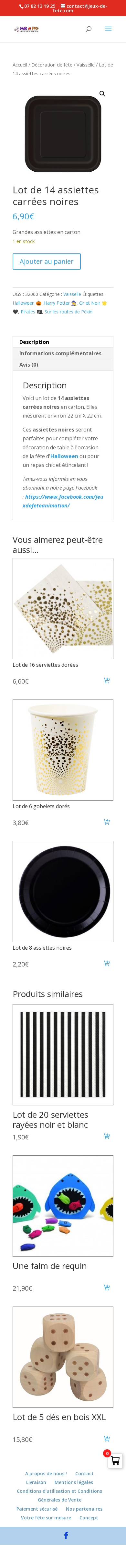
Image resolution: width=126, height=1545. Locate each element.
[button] (102, 94)
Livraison (36, 1482)
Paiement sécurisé (37, 1509)
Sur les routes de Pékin (68, 312)
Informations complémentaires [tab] (60, 353)
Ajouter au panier (47, 261)
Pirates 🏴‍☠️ (31, 312)
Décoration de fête (51, 64)
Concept (88, 1518)
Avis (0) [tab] (28, 364)
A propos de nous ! (46, 1473)
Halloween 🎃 (27, 303)
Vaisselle (86, 64)
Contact (84, 1473)
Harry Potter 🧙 (60, 303)
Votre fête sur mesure (46, 1518)
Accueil (20, 64)
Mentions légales (74, 1482)
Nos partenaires (84, 1509)
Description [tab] (34, 342)
